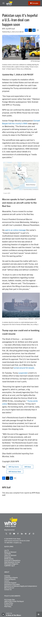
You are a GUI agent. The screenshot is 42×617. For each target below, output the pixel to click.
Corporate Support (10, 583)
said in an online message (15, 230)
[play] (3, 614)
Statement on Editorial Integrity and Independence (20, 586)
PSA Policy (7, 606)
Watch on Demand (10, 552)
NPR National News (15, 471)
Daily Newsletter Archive (12, 562)
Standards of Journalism (12, 584)
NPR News (28, 467)
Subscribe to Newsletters (12, 560)
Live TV (6, 550)
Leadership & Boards (11, 577)
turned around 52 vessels (24, 368)
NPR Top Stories (14, 467)
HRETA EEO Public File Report (14, 601)
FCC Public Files (9, 600)
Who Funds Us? (9, 588)
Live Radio (7, 554)
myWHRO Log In (9, 565)
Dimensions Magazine (11, 564)
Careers (6, 581)
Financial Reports (10, 579)
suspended (22, 373)
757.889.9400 (8, 542)
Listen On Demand (10, 555)
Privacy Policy (8, 603)
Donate (35, 3)
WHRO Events (8, 559)
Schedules (7, 557)
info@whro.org (17, 542)
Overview (7, 576)
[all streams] (39, 614)
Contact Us (8, 589)
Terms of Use (8, 605)
